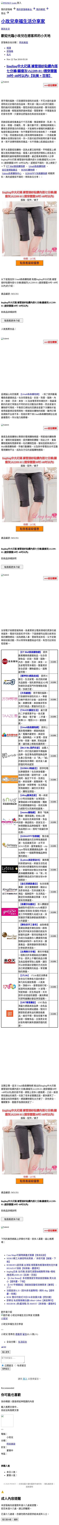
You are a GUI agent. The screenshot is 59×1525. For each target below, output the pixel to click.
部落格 (10, 51)
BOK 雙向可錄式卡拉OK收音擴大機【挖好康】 (30, 1297)
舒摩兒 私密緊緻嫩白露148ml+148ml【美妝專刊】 (30, 1300)
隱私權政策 (48, 1484)
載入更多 (5, 1352)
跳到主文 (5, 29)
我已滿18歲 (6, 1520)
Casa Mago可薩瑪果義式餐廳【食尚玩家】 (27, 1255)
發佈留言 (5, 1369)
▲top (3, 1347)
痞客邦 (18, 1334)
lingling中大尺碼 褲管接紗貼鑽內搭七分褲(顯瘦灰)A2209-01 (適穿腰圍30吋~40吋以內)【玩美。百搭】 (32, 71)
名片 (9, 54)
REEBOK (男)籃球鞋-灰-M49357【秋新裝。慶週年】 (32, 1304)
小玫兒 (4, 1318)
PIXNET (13, 1484)
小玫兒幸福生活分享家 (23, 21)
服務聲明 (29, 1487)
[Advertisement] (29, 368)
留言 (25, 1334)
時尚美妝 (23, 42)
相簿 (9, 48)
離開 (16, 1520)
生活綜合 (22, 1342)
